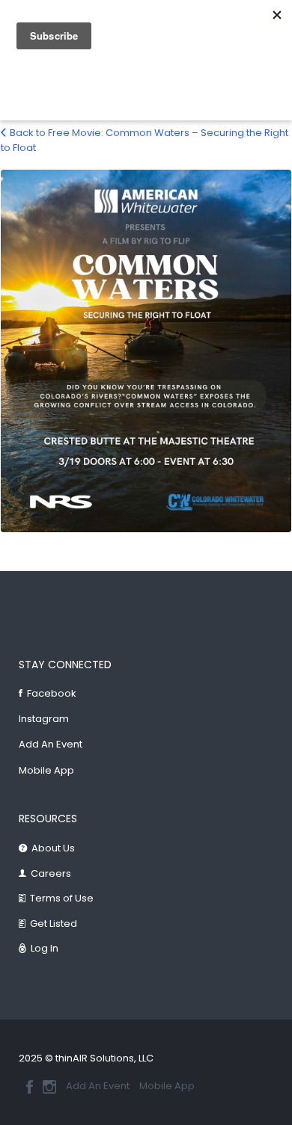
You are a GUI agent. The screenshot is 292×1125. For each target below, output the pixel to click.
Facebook (51, 693)
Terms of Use (62, 898)
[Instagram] (49, 1087)
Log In (44, 948)
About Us (53, 848)
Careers (51, 873)
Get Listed (53, 923)
